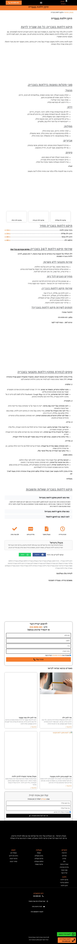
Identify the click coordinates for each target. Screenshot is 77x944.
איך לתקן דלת (67, 718)
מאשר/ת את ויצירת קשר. (57, 655)
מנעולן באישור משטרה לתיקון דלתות (24, 776)
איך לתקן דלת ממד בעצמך (27, 718)
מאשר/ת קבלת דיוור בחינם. (61, 812)
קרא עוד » (69, 727)
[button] (41, 3)
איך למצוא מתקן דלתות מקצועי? (61, 777)
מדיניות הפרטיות (57, 655)
